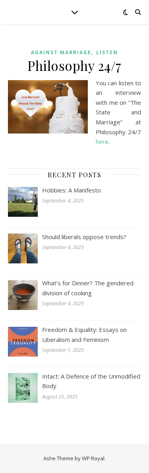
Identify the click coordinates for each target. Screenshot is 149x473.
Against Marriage (61, 52)
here (102, 141)
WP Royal (93, 458)
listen (107, 52)
